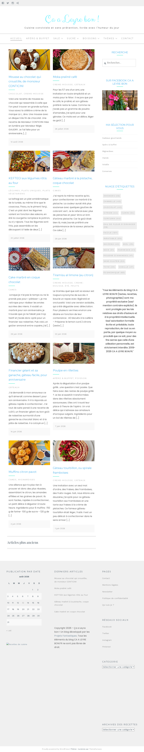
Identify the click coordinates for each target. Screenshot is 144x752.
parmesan (126, 250)
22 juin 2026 (61, 334)
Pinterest (106, 647)
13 (23, 603)
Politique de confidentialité (115, 598)
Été (67, 286)
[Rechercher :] (119, 63)
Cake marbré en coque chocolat (69, 611)
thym (109, 267)
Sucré (71, 38)
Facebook (107, 627)
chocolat (113, 207)
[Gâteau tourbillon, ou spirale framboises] (73, 460)
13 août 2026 (17, 142)
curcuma (112, 218)
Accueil (16, 38)
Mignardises (26, 479)
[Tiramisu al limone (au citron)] (73, 268)
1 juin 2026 (60, 528)
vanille (126, 267)
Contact (127, 38)
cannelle (112, 201)
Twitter (105, 633)
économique (114, 272)
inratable (113, 238)
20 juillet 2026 (17, 238)
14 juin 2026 (16, 431)
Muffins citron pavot (23, 472)
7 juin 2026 (60, 426)
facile (111, 233)
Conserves (107, 171)
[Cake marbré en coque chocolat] (29, 270)
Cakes (57, 190)
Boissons (90, 38)
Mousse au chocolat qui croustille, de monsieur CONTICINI (25, 81)
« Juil (8, 630)
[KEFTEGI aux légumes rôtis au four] (29, 171)
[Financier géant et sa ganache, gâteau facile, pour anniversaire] (29, 363)
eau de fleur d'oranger (119, 225)
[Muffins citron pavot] (29, 464)
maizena (112, 244)
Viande (105, 158)
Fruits (75, 286)
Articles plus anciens (22, 542)
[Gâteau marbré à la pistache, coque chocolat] (73, 171)
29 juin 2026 (61, 239)
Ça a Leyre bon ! (72, 19)
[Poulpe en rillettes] (73, 363)
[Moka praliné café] (73, 69)
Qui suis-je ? (108, 605)
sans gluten (114, 261)
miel (128, 244)
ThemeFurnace (95, 749)
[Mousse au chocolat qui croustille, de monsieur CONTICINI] (29, 69)
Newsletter (107, 592)
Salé (56, 38)
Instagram (107, 640)
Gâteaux (80, 84)
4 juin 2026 (16, 524)
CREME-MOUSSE (34, 94)
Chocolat (15, 94)
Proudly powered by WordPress (55, 749)
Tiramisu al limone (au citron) (73, 275)
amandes (112, 196)
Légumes (14, 190)
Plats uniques (31, 190)
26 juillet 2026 (62, 129)
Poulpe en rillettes (65, 370)
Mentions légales (110, 585)
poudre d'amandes (118, 255)
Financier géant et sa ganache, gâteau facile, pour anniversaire (28, 375)
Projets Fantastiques (65, 635)
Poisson (81, 378)
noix (109, 250)
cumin (128, 213)
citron (111, 213)
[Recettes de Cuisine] (16, 644)
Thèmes (109, 38)
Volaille (105, 164)
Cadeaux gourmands (112, 138)
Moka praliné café (65, 77)
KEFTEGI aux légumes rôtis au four (71, 595)
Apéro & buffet (37, 38)
